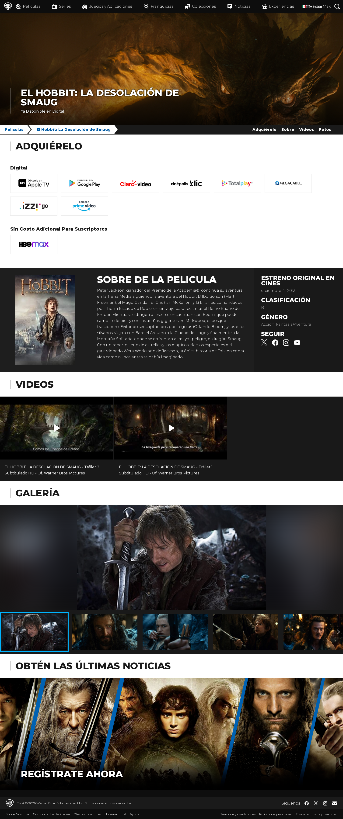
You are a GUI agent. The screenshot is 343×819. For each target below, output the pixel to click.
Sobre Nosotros (17, 814)
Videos (306, 129)
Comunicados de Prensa (51, 814)
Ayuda (134, 814)
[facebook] (275, 344)
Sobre (287, 129)
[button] (57, 428)
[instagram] (286, 344)
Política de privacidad (275, 814)
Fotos (325, 129)
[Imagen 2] (338, 632)
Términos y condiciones (238, 814)
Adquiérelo (264, 129)
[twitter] (264, 344)
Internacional (116, 814)
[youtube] (297, 344)
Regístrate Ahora (72, 774)
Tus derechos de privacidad (316, 814)
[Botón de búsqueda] (337, 6)
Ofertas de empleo (88, 814)
